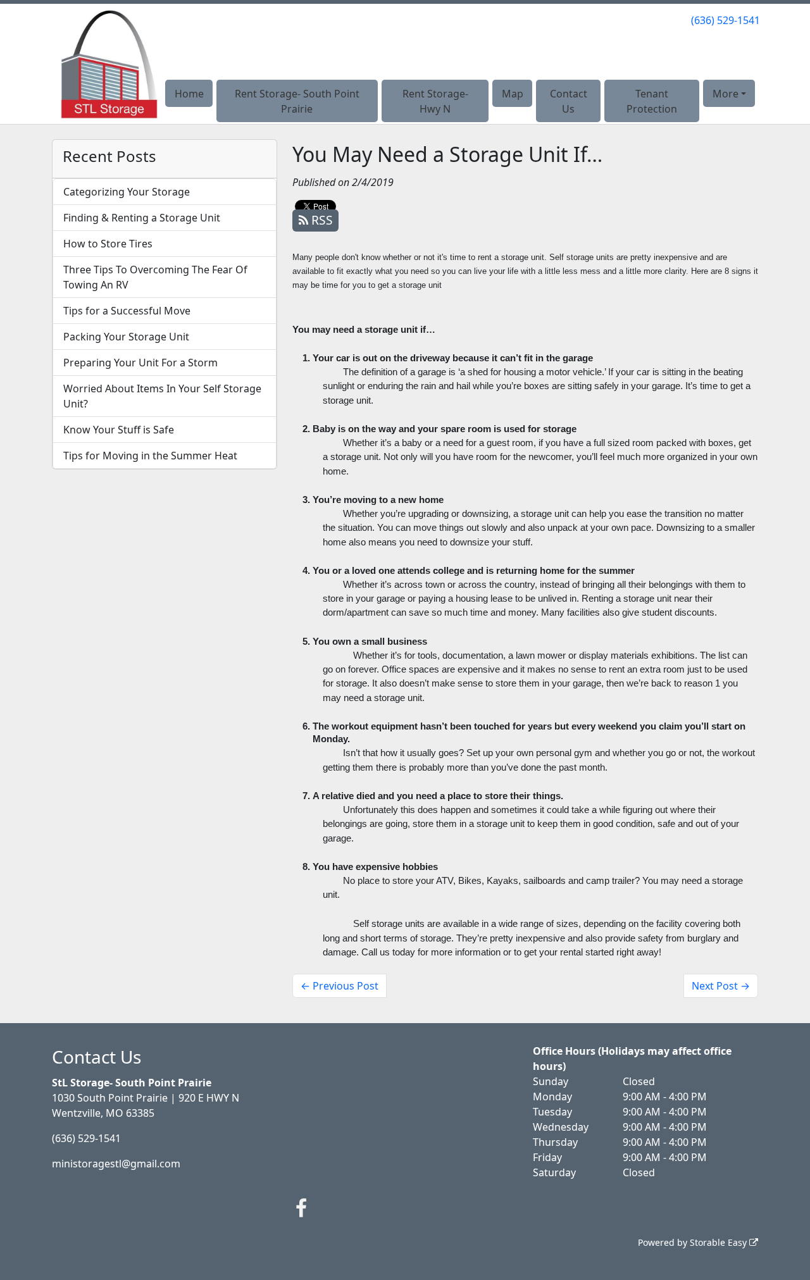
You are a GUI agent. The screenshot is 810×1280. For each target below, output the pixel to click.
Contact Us (568, 101)
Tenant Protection (651, 101)
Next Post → (721, 986)
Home (189, 94)
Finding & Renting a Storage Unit (141, 218)
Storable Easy (719, 1242)
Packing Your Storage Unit (126, 337)
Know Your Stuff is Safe (118, 430)
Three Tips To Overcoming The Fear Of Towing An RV (155, 277)
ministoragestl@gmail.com (116, 1164)
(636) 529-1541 (725, 20)
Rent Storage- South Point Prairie (297, 101)
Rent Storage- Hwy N (435, 101)
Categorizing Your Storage (126, 192)
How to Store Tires (108, 244)
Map (512, 94)
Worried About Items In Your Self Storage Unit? (162, 396)
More (725, 94)
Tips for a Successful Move (126, 311)
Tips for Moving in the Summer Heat (150, 456)
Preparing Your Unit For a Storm (140, 363)
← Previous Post (339, 986)
